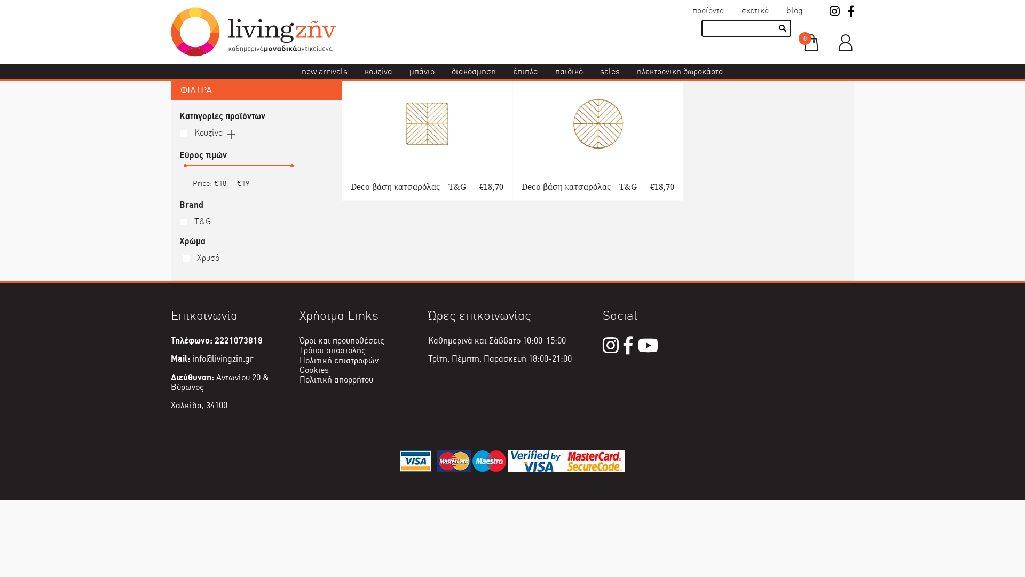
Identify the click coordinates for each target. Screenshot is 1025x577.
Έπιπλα (525, 71)
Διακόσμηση (474, 71)
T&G (201, 221)
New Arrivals (325, 71)
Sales (610, 71)
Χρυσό (207, 258)
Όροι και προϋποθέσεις (341, 341)
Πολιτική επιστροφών (339, 360)
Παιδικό (569, 71)
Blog (794, 10)
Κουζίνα (378, 71)
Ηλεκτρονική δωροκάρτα (680, 71)
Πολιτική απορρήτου (336, 380)
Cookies (314, 370)
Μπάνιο (422, 71)
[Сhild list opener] (231, 133)
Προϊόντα (708, 10)
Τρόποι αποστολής (332, 350)
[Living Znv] (253, 54)
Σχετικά (755, 10)
